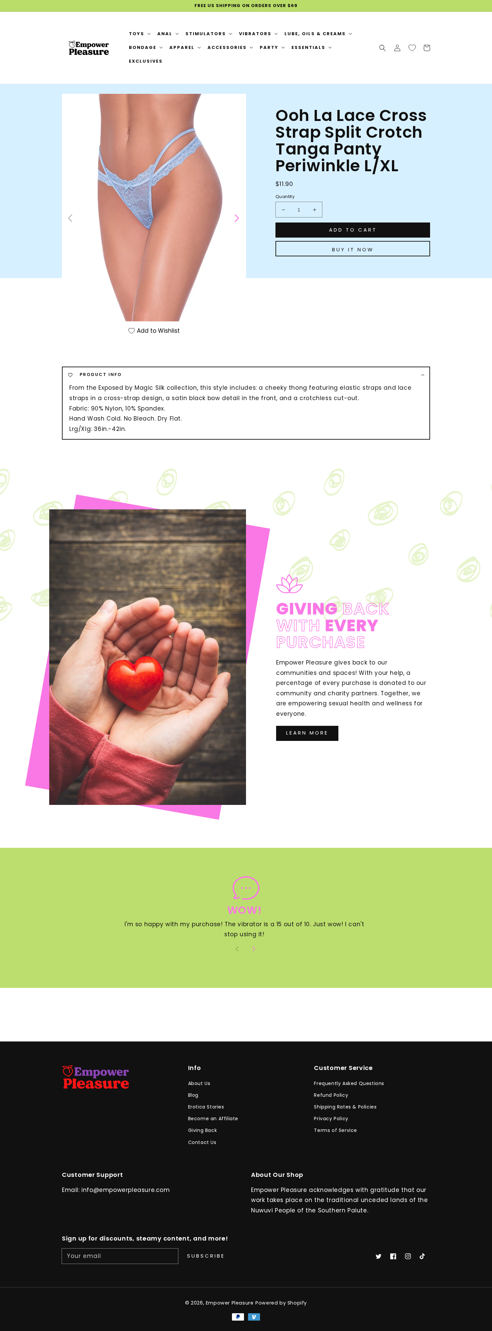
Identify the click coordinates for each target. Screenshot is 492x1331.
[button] (382, 47)
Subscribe (206, 1255)
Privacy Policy (331, 1118)
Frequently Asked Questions (349, 1083)
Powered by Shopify (281, 1303)
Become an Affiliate (213, 1118)
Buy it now (353, 249)
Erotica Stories (206, 1106)
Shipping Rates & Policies (345, 1106)
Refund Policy (331, 1095)
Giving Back (202, 1130)
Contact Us (202, 1142)
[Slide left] (70, 217)
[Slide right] (236, 217)
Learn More (307, 732)
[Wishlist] (412, 47)
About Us (199, 1083)
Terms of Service (335, 1130)
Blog (193, 1095)
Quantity (285, 196)
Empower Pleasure (230, 1303)
